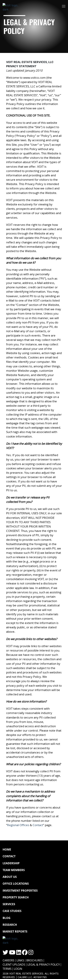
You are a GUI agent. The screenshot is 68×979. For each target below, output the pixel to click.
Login (18, 969)
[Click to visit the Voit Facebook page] (25, 953)
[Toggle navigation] (63, 6)
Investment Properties (20, 890)
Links (20, 960)
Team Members (14, 870)
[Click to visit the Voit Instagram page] (30, 953)
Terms (7, 969)
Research (10, 925)
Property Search (16, 897)
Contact (38, 825)
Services (9, 904)
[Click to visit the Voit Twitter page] (5, 953)
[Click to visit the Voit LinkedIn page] (18, 953)
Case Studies (12, 911)
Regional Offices (18, 825)
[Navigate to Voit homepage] (13, 6)
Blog (6, 918)
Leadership (11, 863)
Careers (8, 960)
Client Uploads (14, 964)
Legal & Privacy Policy (43, 964)
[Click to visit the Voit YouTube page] (12, 953)
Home (7, 849)
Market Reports (15, 931)
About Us (10, 877)
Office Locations (16, 884)
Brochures (34, 960)
